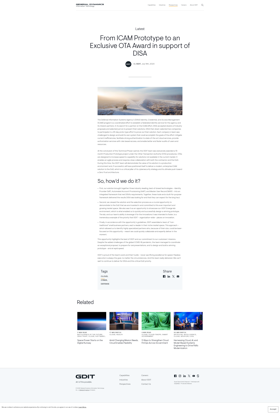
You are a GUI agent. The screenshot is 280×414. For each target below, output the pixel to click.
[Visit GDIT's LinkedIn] (184, 376)
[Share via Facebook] (164, 276)
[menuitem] (152, 5)
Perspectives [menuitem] (173, 5)
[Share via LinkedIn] (169, 276)
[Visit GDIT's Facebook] (175, 376)
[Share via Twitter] (173, 276)
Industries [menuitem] (162, 5)
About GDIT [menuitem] (194, 5)
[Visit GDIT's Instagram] (180, 376)
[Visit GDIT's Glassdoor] (198, 376)
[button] (202, 5)
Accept (273, 409)
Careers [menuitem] (183, 5)
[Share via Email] (178, 276)
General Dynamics (84, 390)
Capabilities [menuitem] (152, 5)
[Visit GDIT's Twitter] (189, 376)
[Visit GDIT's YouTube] (193, 376)
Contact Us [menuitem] (146, 384)
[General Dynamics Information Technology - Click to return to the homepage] (90, 5)
